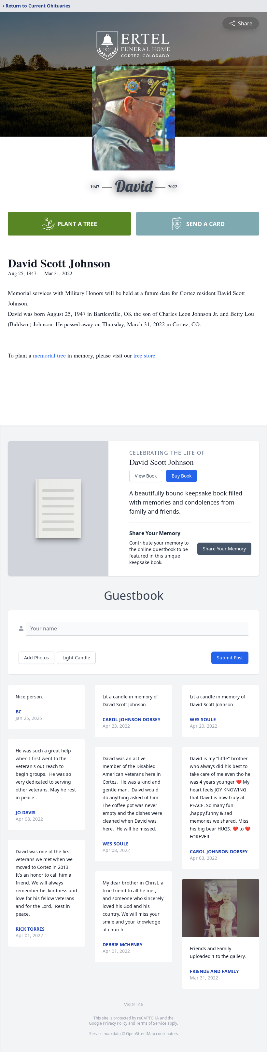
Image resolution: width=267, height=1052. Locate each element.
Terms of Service (151, 1023)
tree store (144, 355)
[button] (220, 908)
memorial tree (49, 355)
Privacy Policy (115, 1023)
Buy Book (181, 476)
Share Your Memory (224, 549)
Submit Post (230, 657)
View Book (146, 476)
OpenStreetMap (140, 1033)
